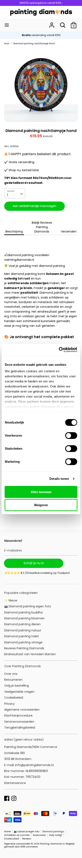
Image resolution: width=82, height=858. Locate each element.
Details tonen (59, 478)
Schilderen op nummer (17, 835)
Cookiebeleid (13, 697)
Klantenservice (15, 783)
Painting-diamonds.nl (52, 843)
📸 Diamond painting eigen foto (27, 606)
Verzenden (69, 231)
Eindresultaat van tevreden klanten (30, 654)
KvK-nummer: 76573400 (22, 777)
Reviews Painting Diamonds (24, 648)
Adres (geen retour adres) (24, 739)
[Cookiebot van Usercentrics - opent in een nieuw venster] (59, 349)
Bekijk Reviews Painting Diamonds (42, 227)
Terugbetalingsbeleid (19, 727)
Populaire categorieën (21, 593)
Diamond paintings (53, 831)
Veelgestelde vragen (19, 692)
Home (7, 831)
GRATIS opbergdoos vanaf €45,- (41, 3)
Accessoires (39, 835)
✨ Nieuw (10, 600)
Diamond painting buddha (23, 612)
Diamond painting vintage (23, 642)
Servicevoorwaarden (19, 721)
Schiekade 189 (14, 753)
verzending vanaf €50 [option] (41, 35)
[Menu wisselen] (6, 25)
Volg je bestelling (16, 685)
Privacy (9, 704)
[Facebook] (6, 798)
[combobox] (14, 193)
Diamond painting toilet (21, 636)
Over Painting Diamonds (22, 666)
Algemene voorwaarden (22, 709)
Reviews (26, 838)
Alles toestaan (41, 492)
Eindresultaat (11, 838)
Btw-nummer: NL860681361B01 (26, 771)
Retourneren (13, 680)
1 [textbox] (7, 195)
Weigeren (41, 505)
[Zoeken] (62, 23)
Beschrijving (14, 231)
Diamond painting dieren (22, 624)
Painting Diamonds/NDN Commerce (30, 747)
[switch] (71, 435)
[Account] (52, 23)
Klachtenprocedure (18, 715)
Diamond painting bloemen (24, 618)
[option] (41, 85)
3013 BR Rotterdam (18, 759)
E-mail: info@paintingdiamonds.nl (29, 765)
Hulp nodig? (55, 835)
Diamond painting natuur (22, 630)
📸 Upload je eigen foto (26, 831)
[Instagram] (13, 798)
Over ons (10, 674)
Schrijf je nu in (34, 563)
